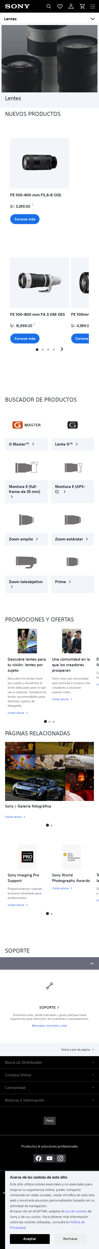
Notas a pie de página (76, 1050)
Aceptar (29, 1239)
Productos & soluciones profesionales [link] (49, 1146)
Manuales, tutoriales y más (49, 1026)
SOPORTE (47, 1007)
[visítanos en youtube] (49, 1158)
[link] (26, 431)
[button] (37, 349)
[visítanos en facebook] (39, 1158)
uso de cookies (75, 1211)
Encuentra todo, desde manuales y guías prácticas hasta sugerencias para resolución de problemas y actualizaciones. (49, 1017)
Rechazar (70, 1239)
